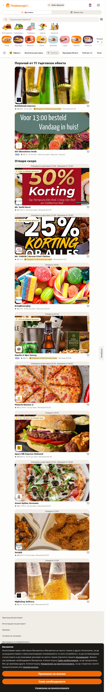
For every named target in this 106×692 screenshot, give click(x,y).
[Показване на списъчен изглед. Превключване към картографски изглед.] (101, 20)
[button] (15, 5)
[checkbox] (7, 41)
